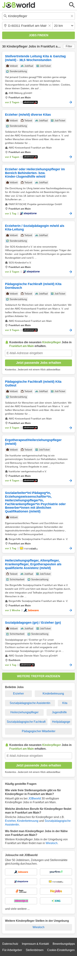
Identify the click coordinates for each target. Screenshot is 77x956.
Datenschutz (10, 943)
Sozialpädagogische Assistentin (30, 703)
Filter (69, 46)
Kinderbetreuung (53, 693)
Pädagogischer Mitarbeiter (38, 731)
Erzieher (18, 693)
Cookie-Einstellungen (61, 950)
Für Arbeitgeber (12, 950)
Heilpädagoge (61, 721)
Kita (64, 703)
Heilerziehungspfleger (24, 712)
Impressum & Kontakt (35, 943)
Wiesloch (51, 843)
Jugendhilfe (59, 712)
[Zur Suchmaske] (72, 5)
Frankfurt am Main (55, 46)
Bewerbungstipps (64, 943)
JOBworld (34, 798)
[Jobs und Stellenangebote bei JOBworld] (18, 5)
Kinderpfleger (17, 46)
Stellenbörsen (35, 950)
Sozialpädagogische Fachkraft (26, 721)
